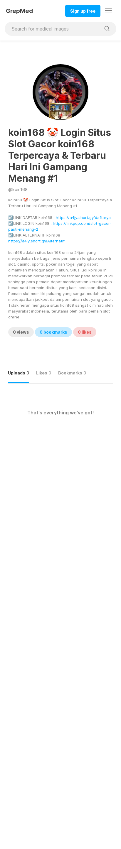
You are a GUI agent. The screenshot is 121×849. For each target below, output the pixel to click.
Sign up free (82, 11)
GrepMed (19, 10)
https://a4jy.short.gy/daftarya (83, 217)
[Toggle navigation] (108, 10)
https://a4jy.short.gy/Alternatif (36, 241)
